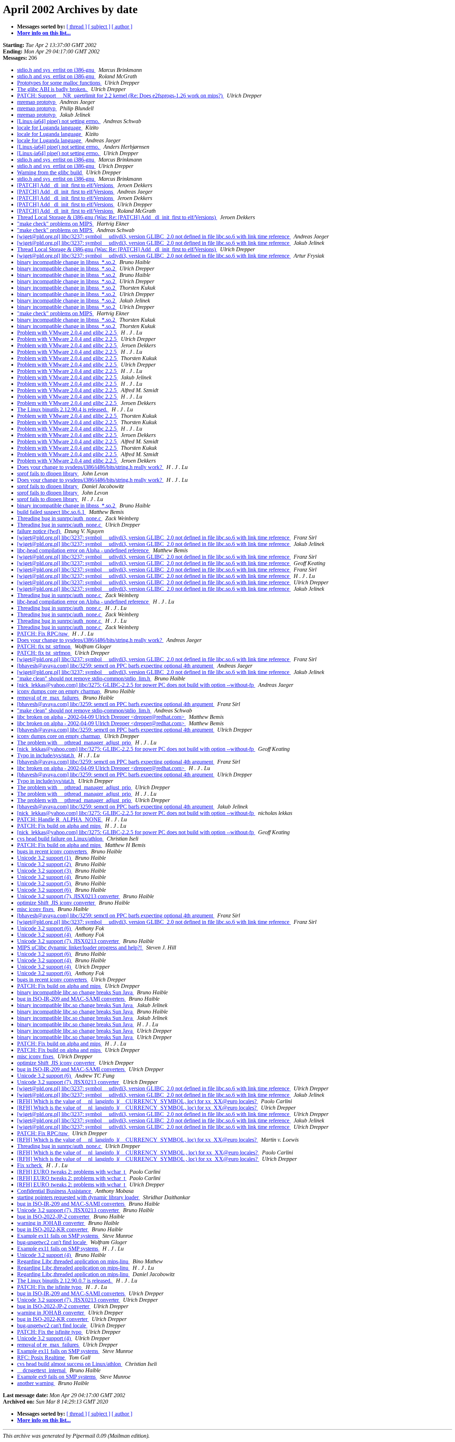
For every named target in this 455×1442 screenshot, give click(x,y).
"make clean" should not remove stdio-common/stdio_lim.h (84, 678)
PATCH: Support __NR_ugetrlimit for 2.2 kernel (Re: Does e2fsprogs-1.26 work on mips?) (120, 96)
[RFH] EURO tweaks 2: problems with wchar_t (72, 1172)
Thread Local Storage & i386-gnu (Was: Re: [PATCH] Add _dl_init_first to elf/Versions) (117, 217)
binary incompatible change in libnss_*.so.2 (67, 262)
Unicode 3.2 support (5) (44, 883)
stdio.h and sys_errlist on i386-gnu (56, 70)
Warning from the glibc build (50, 172)
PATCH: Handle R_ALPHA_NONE (60, 819)
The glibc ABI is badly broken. (52, 89)
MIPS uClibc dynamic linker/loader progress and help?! (80, 947)
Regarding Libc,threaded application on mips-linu (73, 1261)
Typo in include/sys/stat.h (46, 755)
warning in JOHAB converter (51, 1223)
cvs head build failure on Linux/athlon (60, 839)
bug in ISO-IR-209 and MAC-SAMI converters (71, 999)
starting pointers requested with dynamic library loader (78, 1197)
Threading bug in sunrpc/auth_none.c (59, 518)
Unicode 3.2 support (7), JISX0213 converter (68, 896)
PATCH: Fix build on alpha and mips (59, 826)
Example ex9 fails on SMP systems (57, 1377)
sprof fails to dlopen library (48, 473)
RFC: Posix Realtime (41, 1357)
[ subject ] (99, 26)
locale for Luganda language (49, 128)
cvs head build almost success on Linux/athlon (69, 1364)
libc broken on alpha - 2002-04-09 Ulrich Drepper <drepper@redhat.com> (101, 717)
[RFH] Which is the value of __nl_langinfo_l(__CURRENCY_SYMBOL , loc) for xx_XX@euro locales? (138, 1152)
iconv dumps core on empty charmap (59, 691)
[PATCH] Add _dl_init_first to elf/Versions (65, 185)
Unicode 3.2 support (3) (44, 871)
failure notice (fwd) (39, 531)
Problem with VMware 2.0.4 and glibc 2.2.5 (67, 333)
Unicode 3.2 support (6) (44, 890)
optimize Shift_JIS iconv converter (56, 903)
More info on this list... (44, 33)
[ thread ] (76, 26)
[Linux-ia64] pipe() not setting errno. (59, 121)
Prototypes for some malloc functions (59, 83)
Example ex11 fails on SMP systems (58, 1236)
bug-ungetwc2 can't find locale (52, 1242)
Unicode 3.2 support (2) (44, 864)
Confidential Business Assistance (54, 1191)
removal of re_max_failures (48, 698)
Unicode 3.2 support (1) (44, 858)
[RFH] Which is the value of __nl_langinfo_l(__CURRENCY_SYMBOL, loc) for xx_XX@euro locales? (137, 1101)
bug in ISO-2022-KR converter (53, 1229)
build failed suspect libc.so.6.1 (51, 512)
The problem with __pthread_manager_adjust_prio (74, 743)
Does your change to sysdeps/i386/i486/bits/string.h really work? (90, 467)
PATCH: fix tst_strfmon (44, 646)
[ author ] (122, 26)
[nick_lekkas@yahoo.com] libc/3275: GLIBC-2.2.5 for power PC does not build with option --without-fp (136, 685)
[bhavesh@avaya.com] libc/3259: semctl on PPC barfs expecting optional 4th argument (115, 666)
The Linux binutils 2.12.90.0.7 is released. (65, 1281)
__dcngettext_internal (42, 1370)
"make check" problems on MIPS (55, 224)
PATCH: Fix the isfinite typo (50, 1287)
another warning (36, 1383)
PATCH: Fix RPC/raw (43, 634)
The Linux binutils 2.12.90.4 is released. (63, 409)
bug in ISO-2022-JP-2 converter (54, 1217)
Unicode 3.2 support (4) (44, 877)
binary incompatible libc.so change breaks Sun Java (75, 992)
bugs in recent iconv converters (52, 851)
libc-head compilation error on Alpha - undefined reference (83, 550)
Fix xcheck (30, 1165)
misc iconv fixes (36, 909)
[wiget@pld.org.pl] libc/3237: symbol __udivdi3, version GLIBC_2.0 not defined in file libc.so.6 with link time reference (154, 236)
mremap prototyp (37, 102)
